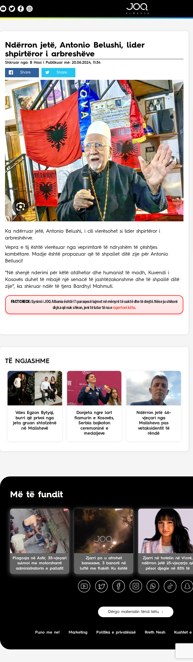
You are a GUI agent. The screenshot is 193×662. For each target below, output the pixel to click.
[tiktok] (170, 586)
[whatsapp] (152, 586)
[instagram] (135, 586)
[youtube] (84, 586)
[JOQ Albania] (140, 10)
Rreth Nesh (155, 633)
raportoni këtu (124, 308)
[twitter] (101, 586)
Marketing (78, 633)
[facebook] (118, 586)
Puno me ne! (47, 633)
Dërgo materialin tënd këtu (133, 612)
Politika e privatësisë (116, 633)
